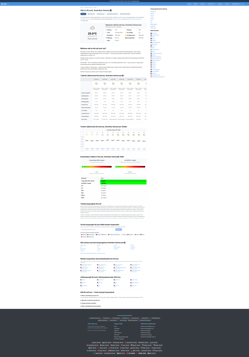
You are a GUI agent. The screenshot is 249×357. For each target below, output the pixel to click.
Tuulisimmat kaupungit (145, 332)
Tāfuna (98, 245)
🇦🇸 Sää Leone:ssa (118, 265)
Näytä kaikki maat (135, 1)
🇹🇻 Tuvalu (153, 67)
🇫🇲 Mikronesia (154, 44)
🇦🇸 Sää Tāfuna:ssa (101, 265)
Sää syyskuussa (100, 14)
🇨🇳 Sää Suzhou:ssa (135, 318)
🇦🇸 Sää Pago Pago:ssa (85, 265)
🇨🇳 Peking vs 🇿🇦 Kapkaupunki (87, 234)
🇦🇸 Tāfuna (82, 280)
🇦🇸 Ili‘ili (98, 286)
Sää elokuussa (91, 14)
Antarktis (203, 3)
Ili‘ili (81, 247)
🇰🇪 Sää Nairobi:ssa (144, 318)
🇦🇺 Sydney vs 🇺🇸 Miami (101, 234)
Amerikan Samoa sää (125, 14)
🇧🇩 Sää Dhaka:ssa (106, 318)
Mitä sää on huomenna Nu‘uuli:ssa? (91, 300)
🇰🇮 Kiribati (153, 40)
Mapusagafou (117, 247)
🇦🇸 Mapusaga (83, 286)
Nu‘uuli (152, 15)
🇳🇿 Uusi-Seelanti (155, 71)
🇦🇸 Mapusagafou (134, 283)
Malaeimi (116, 248)
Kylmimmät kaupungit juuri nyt (147, 328)
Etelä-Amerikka (211, 3)
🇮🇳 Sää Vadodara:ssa (133, 320)
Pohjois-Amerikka (236, 3)
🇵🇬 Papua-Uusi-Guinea (156, 53)
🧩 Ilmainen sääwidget (119, 338)
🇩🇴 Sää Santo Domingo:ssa (145, 320)
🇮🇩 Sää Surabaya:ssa (102, 320)
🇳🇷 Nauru (153, 46)
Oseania (227, 3)
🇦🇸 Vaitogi (99, 283)
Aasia (189, 3)
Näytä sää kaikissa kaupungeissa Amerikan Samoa (92, 253)
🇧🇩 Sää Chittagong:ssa (155, 318)
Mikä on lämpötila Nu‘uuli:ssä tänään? (91, 306)
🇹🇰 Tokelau (153, 64)
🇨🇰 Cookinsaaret (155, 35)
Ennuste (83, 14)
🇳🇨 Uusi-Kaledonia (155, 69)
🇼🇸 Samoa (153, 62)
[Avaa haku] (243, 3)
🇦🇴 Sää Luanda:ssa (123, 320)
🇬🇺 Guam (153, 38)
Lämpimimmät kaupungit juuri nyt (148, 326)
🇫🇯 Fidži (152, 36)
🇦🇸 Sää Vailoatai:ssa (135, 271)
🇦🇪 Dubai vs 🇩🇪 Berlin (139, 234)
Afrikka (196, 3)
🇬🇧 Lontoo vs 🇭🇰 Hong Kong (87, 236)
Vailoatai (132, 248)
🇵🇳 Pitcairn (153, 55)
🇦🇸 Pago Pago (133, 280)
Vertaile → (119, 229)
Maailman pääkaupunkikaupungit (121, 336)
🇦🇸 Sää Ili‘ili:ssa (84, 268)
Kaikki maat (116, 334)
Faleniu (132, 245)
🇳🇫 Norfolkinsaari (155, 49)
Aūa (98, 247)
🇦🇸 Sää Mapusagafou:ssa (120, 268)
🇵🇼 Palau (153, 51)
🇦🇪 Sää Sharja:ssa (113, 320)
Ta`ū (98, 250)
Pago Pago (83, 245)
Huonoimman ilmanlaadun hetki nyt (148, 336)
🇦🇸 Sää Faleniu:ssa (134, 265)
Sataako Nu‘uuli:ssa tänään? (89, 303)
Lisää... (115, 326)
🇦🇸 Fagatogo (100, 280)
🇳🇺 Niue (152, 47)
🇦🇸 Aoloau (116, 286)
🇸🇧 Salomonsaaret (155, 60)
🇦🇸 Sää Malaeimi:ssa (119, 271)
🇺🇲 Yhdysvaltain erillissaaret (158, 76)
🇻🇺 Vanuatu (153, 73)
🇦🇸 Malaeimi (117, 280)
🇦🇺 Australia (153, 33)
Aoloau (82, 250)
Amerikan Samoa (88, 7)
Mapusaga (82, 248)
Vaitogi (99, 248)
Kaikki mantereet (117, 332)
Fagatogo (132, 247)
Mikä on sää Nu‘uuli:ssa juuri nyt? (90, 295)
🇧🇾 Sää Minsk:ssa (125, 318)
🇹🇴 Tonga (153, 66)
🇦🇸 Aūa (115, 283)
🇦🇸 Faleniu (82, 283)
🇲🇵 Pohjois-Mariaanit (156, 56)
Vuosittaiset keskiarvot (112, 14)
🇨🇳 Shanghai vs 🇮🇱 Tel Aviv (114, 234)
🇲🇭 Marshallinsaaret (155, 42)
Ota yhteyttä (116, 328)
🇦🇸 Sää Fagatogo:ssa (135, 268)
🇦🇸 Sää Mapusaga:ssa (85, 271)
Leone (115, 245)
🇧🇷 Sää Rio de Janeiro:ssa (94, 318)
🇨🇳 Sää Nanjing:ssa (116, 318)
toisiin (81, 7)
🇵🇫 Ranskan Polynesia (156, 58)
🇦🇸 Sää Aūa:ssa (101, 268)
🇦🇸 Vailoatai (133, 286)
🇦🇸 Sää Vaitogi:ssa (101, 271)
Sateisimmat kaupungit (145, 330)
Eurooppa (220, 3)
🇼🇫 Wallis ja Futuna (155, 75)
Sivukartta (116, 330)
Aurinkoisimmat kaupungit (146, 334)
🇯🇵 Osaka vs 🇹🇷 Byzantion (127, 234)
